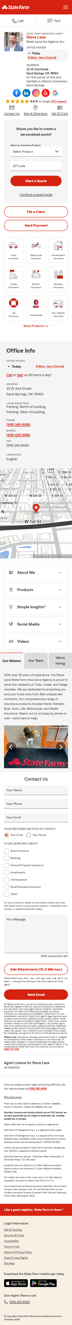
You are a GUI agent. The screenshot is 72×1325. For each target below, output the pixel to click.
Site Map (9, 1263)
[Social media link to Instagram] (36, 93)
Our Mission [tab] (11, 661)
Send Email (36, 994)
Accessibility (11, 1241)
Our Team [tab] (36, 660)
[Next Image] (61, 747)
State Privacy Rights (16, 1257)
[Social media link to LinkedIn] (26, 93)
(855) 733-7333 (11, 1049)
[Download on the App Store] (16, 1283)
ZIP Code (19, 166)
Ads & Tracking (13, 1229)
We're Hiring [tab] (60, 660)
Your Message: (16, 919)
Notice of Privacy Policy (18, 1252)
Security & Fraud (14, 1235)
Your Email (13, 817)
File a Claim (36, 212)
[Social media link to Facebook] (17, 93)
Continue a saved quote (36, 194)
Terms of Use (11, 1246)
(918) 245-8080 (18, 424)
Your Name (14, 790)
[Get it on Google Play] (43, 1283)
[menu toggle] (65, 7)
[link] (18, 7)
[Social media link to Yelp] (46, 93)
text (20, 375)
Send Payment (36, 225)
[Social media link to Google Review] (55, 93)
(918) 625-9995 (18, 435)
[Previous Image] (11, 747)
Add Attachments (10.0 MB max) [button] (36, 969)
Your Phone (14, 803)
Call (9, 375)
